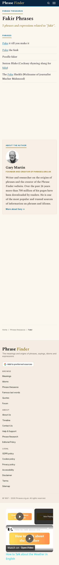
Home (4, 330)
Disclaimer (7, 475)
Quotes (5, 398)
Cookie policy (8, 459)
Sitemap (6, 486)
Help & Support (9, 431)
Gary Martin (15, 167)
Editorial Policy (9, 442)
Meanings (6, 376)
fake (4, 68)
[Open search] (48, 3)
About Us (6, 415)
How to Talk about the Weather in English (29, 529)
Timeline (6, 420)
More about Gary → (15, 209)
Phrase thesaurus (17, 330)
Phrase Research (10, 436)
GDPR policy (8, 453)
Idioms (5, 381)
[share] (47, 528)
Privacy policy (8, 464)
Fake (5, 43)
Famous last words (11, 392)
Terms (5, 481)
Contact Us (7, 426)
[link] (10, 529)
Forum (5, 403)
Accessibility (8, 470)
